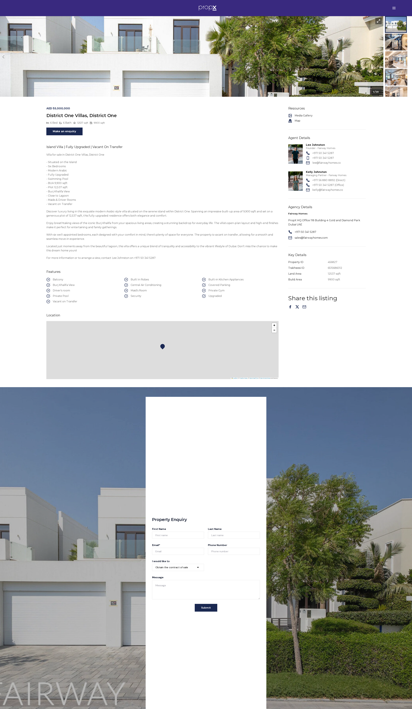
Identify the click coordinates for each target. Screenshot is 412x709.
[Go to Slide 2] (396, 42)
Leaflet (235, 378)
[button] (191, 56)
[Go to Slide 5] (396, 94)
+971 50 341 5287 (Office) (328, 185)
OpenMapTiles (253, 378)
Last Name (215, 529)
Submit (206, 607)
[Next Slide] (380, 56)
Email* (156, 545)
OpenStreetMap (265, 378)
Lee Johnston (315, 144)
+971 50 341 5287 (323, 153)
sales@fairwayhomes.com (311, 237)
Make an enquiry (64, 131)
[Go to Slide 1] (396, 24)
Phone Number (217, 545)
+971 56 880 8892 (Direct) (328, 180)
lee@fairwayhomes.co (326, 162)
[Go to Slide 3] (396, 59)
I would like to (161, 561)
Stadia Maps (244, 378)
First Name (159, 529)
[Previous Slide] (3, 56)
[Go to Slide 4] (396, 77)
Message (158, 577)
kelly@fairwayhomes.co (327, 189)
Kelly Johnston (316, 172)
